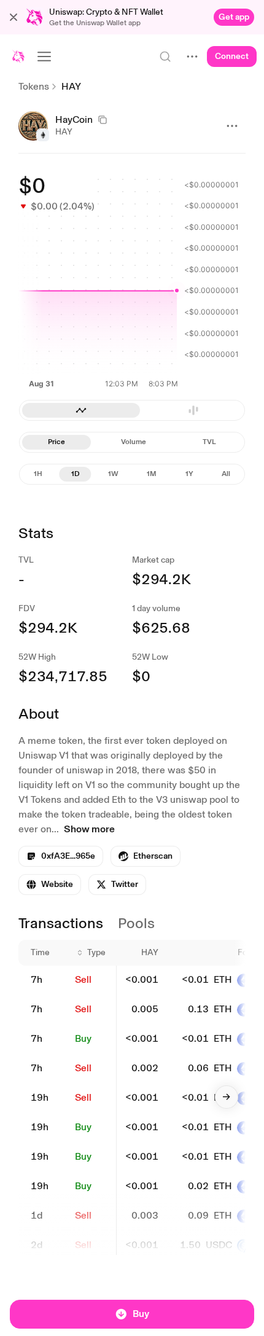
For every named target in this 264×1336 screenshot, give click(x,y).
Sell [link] (83, 979)
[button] (13, 17)
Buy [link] (83, 1038)
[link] (234, 17)
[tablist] (132, 442)
